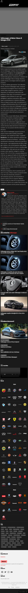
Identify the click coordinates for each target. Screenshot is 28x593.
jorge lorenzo (13, 533)
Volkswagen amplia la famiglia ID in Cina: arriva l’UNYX (12, 314)
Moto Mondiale (5, 541)
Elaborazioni (3, 355)
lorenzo (10, 535)
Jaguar (3, 533)
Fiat (7, 531)
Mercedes (19, 537)
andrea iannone (20, 527)
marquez (23, 535)
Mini (19, 539)
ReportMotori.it (15, 193)
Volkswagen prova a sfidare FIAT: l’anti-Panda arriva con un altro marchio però (14, 252)
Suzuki (6, 544)
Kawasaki (20, 533)
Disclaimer (17, 587)
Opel (22, 541)
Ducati (22, 529)
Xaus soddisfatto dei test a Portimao (10, 352)
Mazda (9, 537)
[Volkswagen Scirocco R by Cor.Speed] (14, 331)
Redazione (3, 556)
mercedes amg (13, 539)
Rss (9, 587)
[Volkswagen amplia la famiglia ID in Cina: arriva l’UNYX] (14, 304)
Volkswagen (13, 233)
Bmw (11, 529)
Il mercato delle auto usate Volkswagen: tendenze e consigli (14, 293)
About (2, 189)
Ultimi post (7, 189)
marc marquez (17, 535)
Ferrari (3, 531)
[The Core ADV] (4, 562)
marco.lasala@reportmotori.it (7, 216)
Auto (2, 340)
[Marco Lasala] (4, 196)
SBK (2, 350)
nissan (17, 541)
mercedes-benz (5, 539)
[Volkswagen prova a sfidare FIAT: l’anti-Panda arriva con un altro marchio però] (14, 242)
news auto (12, 541)
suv (2, 544)
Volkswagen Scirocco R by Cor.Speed (10, 342)
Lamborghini (4, 535)
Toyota (11, 544)
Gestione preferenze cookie (23, 591)
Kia (24, 533)
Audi (3, 529)
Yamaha (14, 546)
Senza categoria (4, 345)
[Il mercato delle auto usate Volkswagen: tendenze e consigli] (14, 283)
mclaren (13, 537)
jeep (7, 533)
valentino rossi (18, 544)
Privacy (12, 587)
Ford (11, 531)
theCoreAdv (3, 565)
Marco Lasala (10, 192)
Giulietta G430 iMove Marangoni (9, 357)
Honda (15, 531)
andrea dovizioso (12, 527)
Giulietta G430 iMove (6, 347)
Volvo (10, 546)
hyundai (20, 531)
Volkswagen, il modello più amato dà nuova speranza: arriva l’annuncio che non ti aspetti (12, 272)
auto (7, 529)
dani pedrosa (16, 529)
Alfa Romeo (4, 527)
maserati (3, 537)
